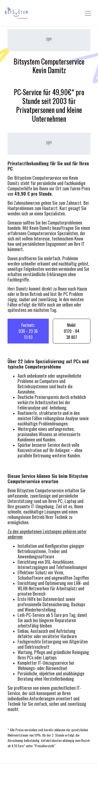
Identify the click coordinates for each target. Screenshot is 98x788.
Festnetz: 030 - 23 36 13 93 (28, 331)
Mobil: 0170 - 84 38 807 (71, 331)
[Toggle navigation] (88, 13)
